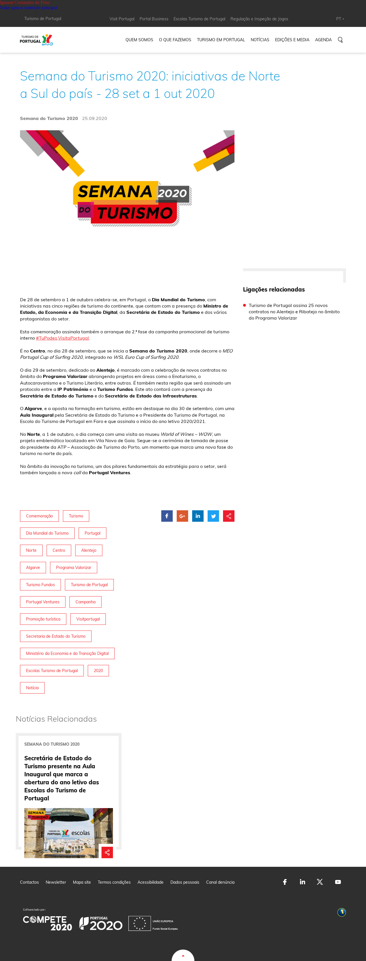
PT (338, 18)
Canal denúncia (220, 882)
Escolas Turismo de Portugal (199, 18)
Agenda (323, 39)
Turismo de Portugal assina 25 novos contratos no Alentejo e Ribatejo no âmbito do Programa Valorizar (294, 311)
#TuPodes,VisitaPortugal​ (62, 338)
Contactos (29, 882)
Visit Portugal (122, 18)
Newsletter (56, 882)
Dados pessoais (184, 882)
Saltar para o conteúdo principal (28, 7)
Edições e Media (292, 39)
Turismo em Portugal (221, 39)
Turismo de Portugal (42, 18)
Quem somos (139, 39)
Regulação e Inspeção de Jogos (259, 18)
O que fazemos (175, 39)
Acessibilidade (151, 882)
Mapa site (82, 882)
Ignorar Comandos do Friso (25, 2)
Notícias (260, 39)
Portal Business (154, 18)
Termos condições (114, 882)
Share (107, 850)
